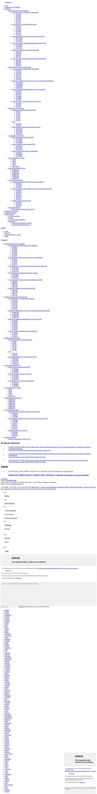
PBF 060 (18, 52)
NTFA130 (19, 132)
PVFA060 (19, 45)
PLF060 (18, 16)
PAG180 (18, 79)
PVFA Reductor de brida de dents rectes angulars (23, 273)
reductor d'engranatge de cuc (16, 168)
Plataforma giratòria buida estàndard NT (24, 110)
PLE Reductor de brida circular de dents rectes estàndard (25, 257)
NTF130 (18, 124)
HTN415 (18, 199)
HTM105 (19, 183)
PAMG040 (19, 82)
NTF (13, 122)
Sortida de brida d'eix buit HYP (21, 201)
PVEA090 (19, 40)
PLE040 (18, 26)
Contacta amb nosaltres (11, 211)
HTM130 (19, 185)
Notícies (10, 218)
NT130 (18, 115)
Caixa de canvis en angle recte (35, 489)
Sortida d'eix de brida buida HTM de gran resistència (28, 182)
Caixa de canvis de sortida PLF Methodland (25, 12)
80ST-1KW (15, 166)
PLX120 (18, 106)
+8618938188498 (11, 480)
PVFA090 (19, 46)
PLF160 (18, 22)
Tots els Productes (50, 489)
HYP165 (18, 206)
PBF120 (18, 57)
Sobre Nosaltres (9, 214)
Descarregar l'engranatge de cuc (21, 225)
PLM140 (18, 91)
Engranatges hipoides (75, 487)
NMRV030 (15, 171)
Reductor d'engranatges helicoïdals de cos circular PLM (28, 89)
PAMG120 (19, 88)
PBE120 (18, 64)
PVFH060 (19, 154)
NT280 (18, 118)
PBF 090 (18, 53)
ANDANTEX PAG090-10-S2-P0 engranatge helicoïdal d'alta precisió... (30, 450)
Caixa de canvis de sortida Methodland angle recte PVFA (29, 43)
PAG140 (18, 77)
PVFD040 (19, 139)
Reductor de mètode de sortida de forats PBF (25, 50)
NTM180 (19, 187)
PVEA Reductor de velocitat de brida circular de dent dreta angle (27, 266)
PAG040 (18, 70)
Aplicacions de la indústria (12, 7)
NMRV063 (15, 177)
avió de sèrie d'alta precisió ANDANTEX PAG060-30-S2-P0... (27, 457)
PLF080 (18, 17)
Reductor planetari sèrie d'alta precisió (19, 67)
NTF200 (18, 125)
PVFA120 (19, 48)
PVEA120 (19, 41)
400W (14, 163)
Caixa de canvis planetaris (48, 487)
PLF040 (18, 14)
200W (14, 161)
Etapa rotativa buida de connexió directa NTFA (26, 127)
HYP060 (18, 202)
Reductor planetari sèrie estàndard (18, 11)
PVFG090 (19, 149)
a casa (6, 5)
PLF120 (18, 21)
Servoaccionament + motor (16, 158)
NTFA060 (19, 129)
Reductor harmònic (14, 207)
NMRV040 (15, 173)
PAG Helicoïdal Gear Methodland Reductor (21, 298)
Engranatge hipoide (63, 487)
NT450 (18, 120)
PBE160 (18, 65)
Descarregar (12, 221)
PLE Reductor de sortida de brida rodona (24, 24)
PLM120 (18, 100)
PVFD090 (19, 142)
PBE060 (18, 60)
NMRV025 (15, 170)
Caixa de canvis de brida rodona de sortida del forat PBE (29, 58)
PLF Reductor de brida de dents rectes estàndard (22, 245)
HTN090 (18, 192)
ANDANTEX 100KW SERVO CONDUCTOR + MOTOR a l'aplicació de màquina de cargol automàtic (48, 475)
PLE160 (18, 34)
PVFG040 (19, 146)
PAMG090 (19, 86)
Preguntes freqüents (10, 213)
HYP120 (18, 204)
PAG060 (18, 72)
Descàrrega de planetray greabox (22, 223)
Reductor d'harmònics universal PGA (23, 209)
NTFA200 (19, 134)
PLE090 (18, 31)
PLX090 (18, 105)
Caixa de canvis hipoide (15, 180)
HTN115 (18, 194)
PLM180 (18, 93)
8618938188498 (9, 503)
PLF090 (18, 19)
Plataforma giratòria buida (16, 108)
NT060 (18, 112)
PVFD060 (19, 141)
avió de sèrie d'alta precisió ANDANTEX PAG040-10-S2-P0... (27, 462)
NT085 (18, 113)
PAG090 (18, 74)
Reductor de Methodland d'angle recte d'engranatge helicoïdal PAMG (33, 81)
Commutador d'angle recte (16, 136)
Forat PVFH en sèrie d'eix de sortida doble (25, 151)
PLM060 (18, 96)
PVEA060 (19, 38)
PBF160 (18, 55)
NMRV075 (15, 178)
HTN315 (18, 197)
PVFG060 (19, 147)
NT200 (18, 117)
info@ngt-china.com (17, 484)
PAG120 (18, 76)
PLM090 (18, 98)
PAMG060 (19, 84)
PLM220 (18, 94)
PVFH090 (19, 156)
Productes (7, 9)
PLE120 (18, 33)
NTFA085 (19, 130)
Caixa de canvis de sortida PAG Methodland (25, 69)
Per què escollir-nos (14, 216)
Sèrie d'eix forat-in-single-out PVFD (23, 137)
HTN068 (18, 190)
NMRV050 (15, 175)
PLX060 (18, 103)
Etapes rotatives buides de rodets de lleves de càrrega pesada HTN (32, 189)
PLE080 (18, 29)
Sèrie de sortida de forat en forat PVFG (24, 144)
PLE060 (18, 28)
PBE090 (18, 62)
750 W (14, 165)
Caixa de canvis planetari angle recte (15, 489)
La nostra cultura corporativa (16, 219)
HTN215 (18, 195)
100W (14, 159)
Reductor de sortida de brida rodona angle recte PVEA (28, 36)
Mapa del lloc (35, 487)
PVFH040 (19, 153)
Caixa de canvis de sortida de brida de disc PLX (26, 101)
